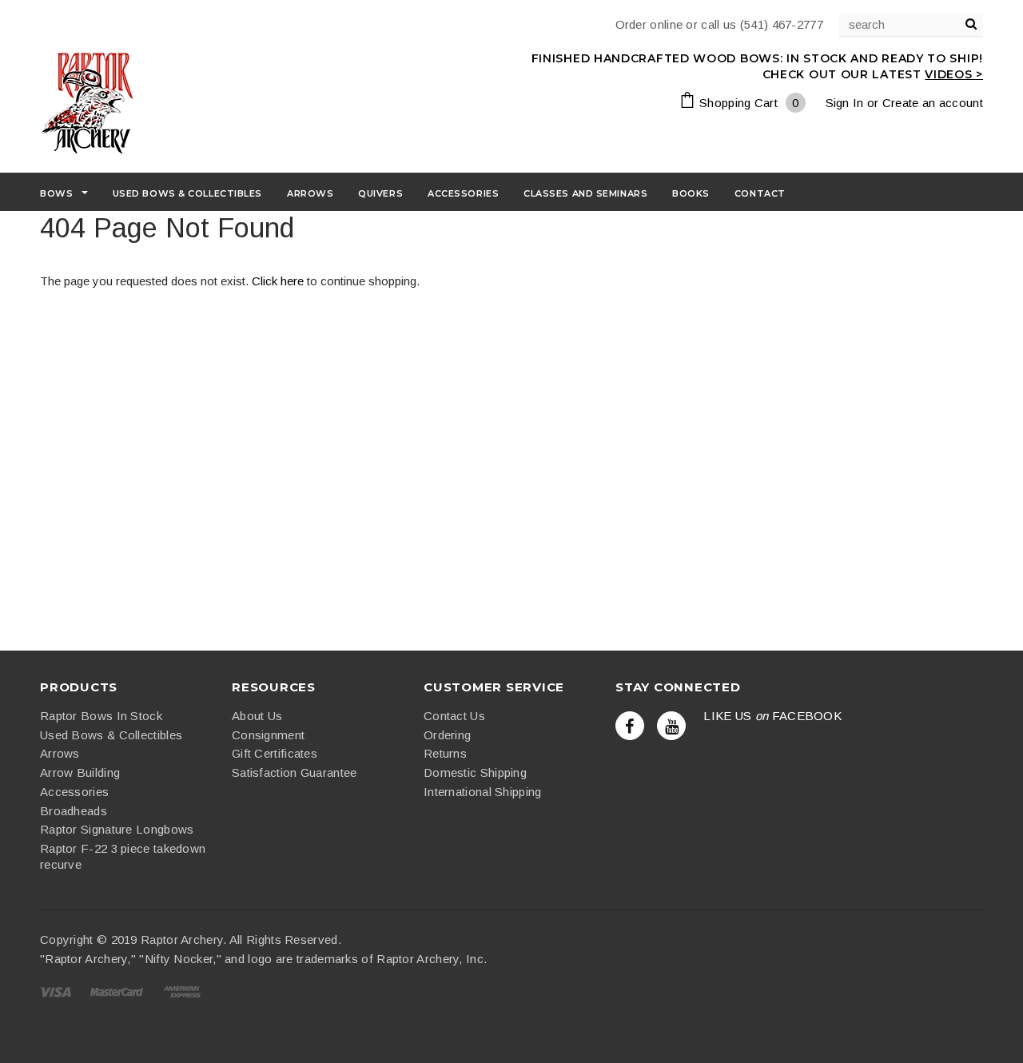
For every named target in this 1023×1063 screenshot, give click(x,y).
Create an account (932, 102)
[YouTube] (671, 725)
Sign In (845, 102)
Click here (279, 281)
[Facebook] (629, 725)
